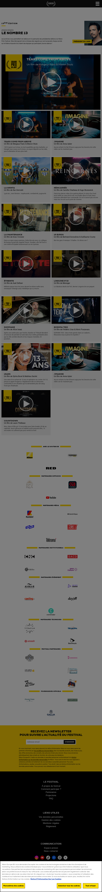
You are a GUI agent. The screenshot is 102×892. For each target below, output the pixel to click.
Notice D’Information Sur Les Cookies (45, 879)
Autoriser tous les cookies (69, 886)
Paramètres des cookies (13, 886)
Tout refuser (90, 886)
